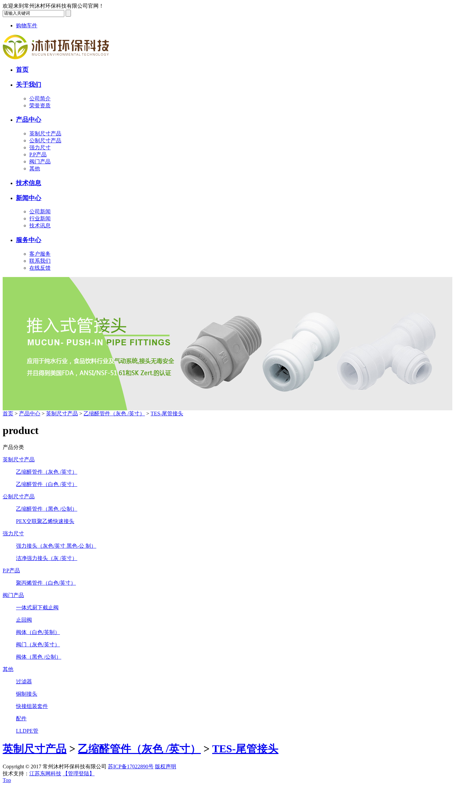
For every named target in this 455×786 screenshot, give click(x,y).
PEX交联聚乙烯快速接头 (45, 521)
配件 (21, 718)
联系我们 (40, 261)
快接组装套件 (32, 706)
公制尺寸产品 (45, 140)
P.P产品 (38, 154)
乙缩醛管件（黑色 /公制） (46, 509)
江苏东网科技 (45, 773)
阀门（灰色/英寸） (38, 644)
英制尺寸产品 (45, 133)
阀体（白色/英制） (38, 632)
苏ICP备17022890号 (131, 766)
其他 (34, 168)
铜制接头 (26, 694)
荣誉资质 (40, 105)
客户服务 (40, 254)
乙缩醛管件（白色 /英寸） (46, 484)
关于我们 (28, 84)
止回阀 (24, 620)
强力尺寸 (40, 147)
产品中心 (28, 119)
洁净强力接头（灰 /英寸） (46, 558)
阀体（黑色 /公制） (38, 657)
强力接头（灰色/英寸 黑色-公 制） (56, 546)
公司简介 (40, 98)
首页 (22, 69)
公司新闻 (40, 211)
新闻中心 (28, 197)
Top (7, 780)
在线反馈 (40, 268)
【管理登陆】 (79, 773)
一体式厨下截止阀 (37, 607)
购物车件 (26, 25)
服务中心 (28, 239)
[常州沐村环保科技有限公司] (56, 57)
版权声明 (165, 766)
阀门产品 (40, 161)
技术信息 (28, 182)
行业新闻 (40, 218)
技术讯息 (40, 225)
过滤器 (24, 681)
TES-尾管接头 (167, 413)
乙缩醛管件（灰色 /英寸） (114, 413)
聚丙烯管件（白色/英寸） (46, 583)
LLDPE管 (27, 731)
